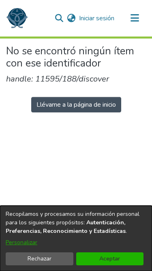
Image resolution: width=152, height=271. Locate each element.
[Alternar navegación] (134, 18)
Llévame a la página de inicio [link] (76, 104)
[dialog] (76, 238)
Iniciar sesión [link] (97, 18)
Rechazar (39, 258)
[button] (17, 18)
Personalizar (21, 242)
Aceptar (109, 258)
